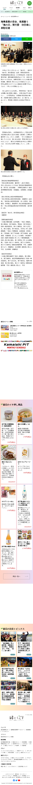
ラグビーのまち (5, 757)
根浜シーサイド (9, 745)
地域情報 (24, 11)
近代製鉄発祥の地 (5, 742)
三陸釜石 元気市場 (6, 764)
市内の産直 (11, 752)
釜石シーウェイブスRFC (18, 757)
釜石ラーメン (20, 750)
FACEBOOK (6, 38)
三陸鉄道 (24, 745)
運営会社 (17, 774)
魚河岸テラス (16, 743)
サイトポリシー (23, 774)
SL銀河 (17, 745)
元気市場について (22, 766)
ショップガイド (12, 766)
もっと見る (29, 321)
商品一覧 (3, 766)
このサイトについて (9, 774)
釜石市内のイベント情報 (7, 736)
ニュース (3, 727)
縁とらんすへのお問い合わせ (8, 777)
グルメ (3, 748)
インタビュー (30, 11)
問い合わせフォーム (23, 287)
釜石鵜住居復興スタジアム (21, 759)
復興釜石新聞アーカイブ (16, 11)
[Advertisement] (16, 306)
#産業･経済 (13, 36)
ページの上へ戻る (28, 714)
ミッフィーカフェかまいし (8, 750)
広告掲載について (26, 775)
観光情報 (3, 739)
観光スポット (16, 742)
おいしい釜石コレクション (23, 752)
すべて (2, 11)
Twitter (16, 38)
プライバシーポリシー (7, 775)
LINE (27, 38)
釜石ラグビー (4, 755)
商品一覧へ (16, 576)
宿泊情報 (24, 742)
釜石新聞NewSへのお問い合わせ (23, 777)
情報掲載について (17, 775)
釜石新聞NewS (7, 11)
